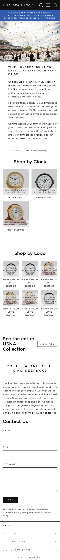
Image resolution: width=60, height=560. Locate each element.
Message (9, 464)
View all (47, 344)
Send (10, 500)
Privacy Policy (21, 512)
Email (7, 447)
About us (10, 534)
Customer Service (17, 542)
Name (7, 430)
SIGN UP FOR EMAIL (17, 550)
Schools (17, 150)
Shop (6, 525)
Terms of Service (42, 512)
